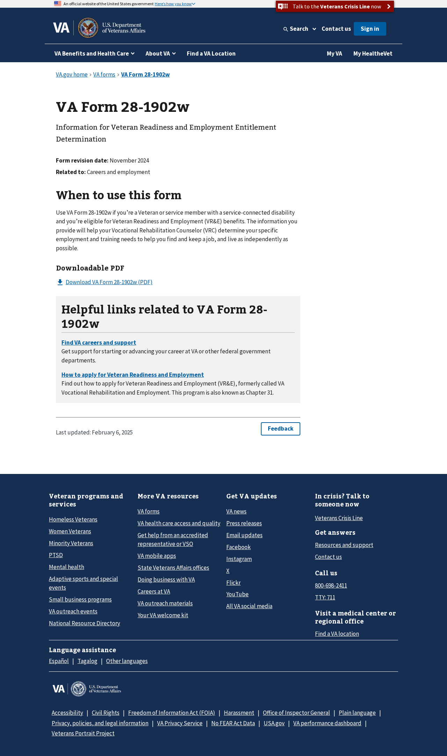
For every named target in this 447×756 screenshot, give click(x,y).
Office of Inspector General (296, 713)
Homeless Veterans (73, 519)
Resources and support (344, 545)
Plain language (357, 713)
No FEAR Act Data (233, 723)
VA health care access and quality (179, 523)
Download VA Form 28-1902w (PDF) (109, 282)
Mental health (66, 567)
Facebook (238, 547)
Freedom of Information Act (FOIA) (171, 713)
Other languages (127, 661)
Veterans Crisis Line (339, 518)
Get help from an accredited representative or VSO (173, 539)
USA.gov (274, 723)
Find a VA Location (211, 53)
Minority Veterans (71, 543)
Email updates (244, 535)
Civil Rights (105, 713)
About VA (158, 53)
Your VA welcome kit (163, 615)
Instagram (239, 559)
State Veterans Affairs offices (173, 567)
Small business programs (80, 599)
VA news (236, 511)
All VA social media (249, 606)
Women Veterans (70, 531)
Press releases (244, 523)
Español (59, 661)
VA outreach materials (165, 603)
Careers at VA (154, 591)
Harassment (239, 713)
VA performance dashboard (327, 723)
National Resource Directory (84, 623)
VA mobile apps (157, 556)
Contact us (336, 29)
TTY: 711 (325, 597)
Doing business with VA (166, 579)
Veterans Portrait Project (83, 733)
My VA (334, 53)
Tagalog (87, 661)
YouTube (237, 594)
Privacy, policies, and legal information (100, 723)
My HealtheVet (373, 53)
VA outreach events (73, 611)
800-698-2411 (331, 585)
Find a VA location (337, 634)
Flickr (233, 582)
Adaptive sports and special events (83, 583)
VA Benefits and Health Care (91, 53)
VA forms (149, 511)
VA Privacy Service (180, 723)
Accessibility (67, 713)
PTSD (56, 555)
